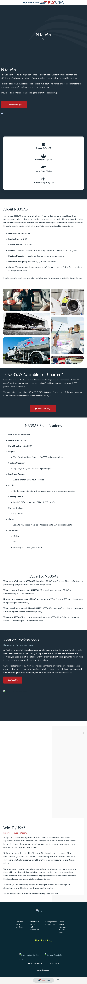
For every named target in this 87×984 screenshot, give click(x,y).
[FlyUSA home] (43, 980)
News (61, 924)
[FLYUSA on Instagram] (49, 948)
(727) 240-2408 (53, 963)
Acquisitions (50, 924)
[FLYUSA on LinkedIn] (37, 948)
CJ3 (31, 927)
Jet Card (19, 927)
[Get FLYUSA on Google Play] (56, 956)
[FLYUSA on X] (56, 948)
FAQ (61, 932)
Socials (62, 930)
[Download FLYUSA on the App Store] (29, 956)
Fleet (43, 39)
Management (51, 922)
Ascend (19, 924)
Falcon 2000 (35, 930)
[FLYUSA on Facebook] (30, 948)
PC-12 (32, 924)
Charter (19, 922)
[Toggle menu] (57, 980)
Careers (62, 927)
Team (61, 922)
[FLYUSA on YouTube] (43, 948)
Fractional (34, 922)
